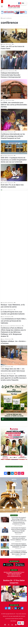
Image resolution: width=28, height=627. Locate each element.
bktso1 (3, 316)
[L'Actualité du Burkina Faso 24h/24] (14, 6)
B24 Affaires (13, 621)
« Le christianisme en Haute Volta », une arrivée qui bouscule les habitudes (14, 321)
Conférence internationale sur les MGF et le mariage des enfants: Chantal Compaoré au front (13, 136)
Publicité (8, 573)
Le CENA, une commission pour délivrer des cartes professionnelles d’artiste (14, 105)
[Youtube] (12, 609)
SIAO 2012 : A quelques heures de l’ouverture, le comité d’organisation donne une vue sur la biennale (14, 160)
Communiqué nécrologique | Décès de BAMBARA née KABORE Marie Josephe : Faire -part (18, 552)
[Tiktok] (19, 609)
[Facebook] (6, 609)
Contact (22, 572)
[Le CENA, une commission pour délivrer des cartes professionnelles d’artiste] (14, 89)
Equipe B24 (19, 573)
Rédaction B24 (5, 70)
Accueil (3, 18)
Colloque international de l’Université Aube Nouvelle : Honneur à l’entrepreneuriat (11, 75)
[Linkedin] (15, 609)
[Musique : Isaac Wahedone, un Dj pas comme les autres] (14, 245)
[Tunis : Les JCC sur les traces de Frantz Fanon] (14, 36)
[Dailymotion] (22, 609)
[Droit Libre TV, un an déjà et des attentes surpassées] (14, 172)
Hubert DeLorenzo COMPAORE (8, 325)
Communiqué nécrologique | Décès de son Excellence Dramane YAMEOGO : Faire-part (19, 538)
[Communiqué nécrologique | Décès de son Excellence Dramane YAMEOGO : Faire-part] (5, 538)
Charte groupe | (16, 572)
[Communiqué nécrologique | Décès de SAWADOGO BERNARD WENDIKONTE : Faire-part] (5, 546)
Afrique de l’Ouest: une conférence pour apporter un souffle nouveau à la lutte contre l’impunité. (13, 378)
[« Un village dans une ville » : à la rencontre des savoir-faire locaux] (14, 355)
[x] (9, 609)
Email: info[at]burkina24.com (14, 576)
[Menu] (2, 7)
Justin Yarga (4, 373)
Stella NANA (4, 132)
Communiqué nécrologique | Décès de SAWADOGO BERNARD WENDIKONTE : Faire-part (19, 545)
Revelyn (3, 44)
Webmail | (13, 573)
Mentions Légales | (8, 572)
